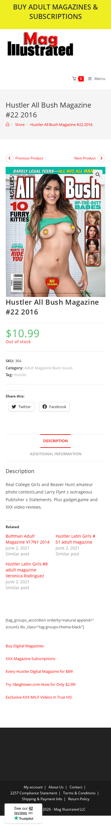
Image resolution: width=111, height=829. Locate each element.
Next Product (85, 158)
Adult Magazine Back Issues (48, 367)
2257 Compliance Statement (33, 793)
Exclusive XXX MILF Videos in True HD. (39, 697)
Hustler (20, 374)
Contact (76, 787)
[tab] (56, 441)
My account (33, 787)
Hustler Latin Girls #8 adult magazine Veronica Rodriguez (27, 570)
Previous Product (29, 158)
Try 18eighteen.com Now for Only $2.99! (40, 684)
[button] (55, 48)
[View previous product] (10, 158)
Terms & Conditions (79, 793)
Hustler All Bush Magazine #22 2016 (61, 124)
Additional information (55, 453)
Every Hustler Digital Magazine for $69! (39, 671)
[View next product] (101, 158)
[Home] (7, 124)
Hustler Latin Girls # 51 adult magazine (75, 539)
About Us (56, 787)
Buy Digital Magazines (25, 645)
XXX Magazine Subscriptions (30, 658)
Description (55, 440)
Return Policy (78, 798)
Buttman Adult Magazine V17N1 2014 (27, 539)
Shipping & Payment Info (42, 798)
